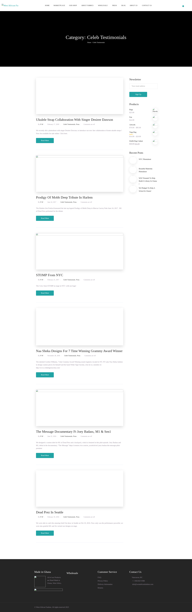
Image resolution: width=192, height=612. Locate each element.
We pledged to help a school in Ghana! (147, 189)
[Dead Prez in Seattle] (79, 488)
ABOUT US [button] (133, 5)
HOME (47, 5)
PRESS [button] (114, 5)
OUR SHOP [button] (73, 5)
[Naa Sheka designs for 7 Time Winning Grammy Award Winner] (79, 326)
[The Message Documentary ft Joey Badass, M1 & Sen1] (79, 408)
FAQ (99, 577)
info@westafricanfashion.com (142, 584)
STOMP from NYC (49, 275)
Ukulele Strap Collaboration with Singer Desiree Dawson (74, 119)
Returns (100, 588)
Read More (45, 140)
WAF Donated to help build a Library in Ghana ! (148, 181)
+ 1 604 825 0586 (138, 581)
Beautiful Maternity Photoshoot (145, 170)
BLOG (123, 5)
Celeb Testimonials (69, 124)
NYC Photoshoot (145, 159)
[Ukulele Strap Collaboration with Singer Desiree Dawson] (79, 96)
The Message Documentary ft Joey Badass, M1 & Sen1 (73, 431)
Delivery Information (105, 584)
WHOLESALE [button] (103, 5)
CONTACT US (147, 5)
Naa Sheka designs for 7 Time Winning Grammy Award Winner (79, 351)
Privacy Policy (103, 581)
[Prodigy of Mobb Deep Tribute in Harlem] (79, 173)
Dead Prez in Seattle (49, 512)
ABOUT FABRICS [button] (87, 5)
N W (41, 124)
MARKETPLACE (59, 5)
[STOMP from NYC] (79, 251)
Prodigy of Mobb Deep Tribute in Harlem (64, 197)
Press (77, 124)
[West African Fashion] (10, 5)
